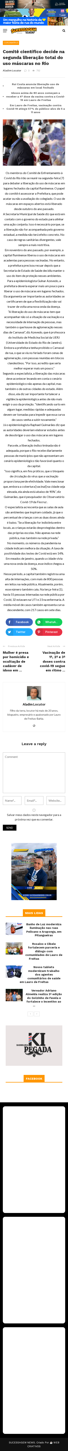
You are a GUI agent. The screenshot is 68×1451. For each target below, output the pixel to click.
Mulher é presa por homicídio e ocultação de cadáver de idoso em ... (16, 661)
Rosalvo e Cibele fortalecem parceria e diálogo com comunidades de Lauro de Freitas (43, 951)
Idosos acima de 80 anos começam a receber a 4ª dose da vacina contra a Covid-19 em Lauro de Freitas (35, 96)
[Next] (37, 1014)
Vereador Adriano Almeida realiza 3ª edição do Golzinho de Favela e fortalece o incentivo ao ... (44, 998)
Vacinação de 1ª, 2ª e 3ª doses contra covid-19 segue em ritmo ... (52, 661)
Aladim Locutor (12, 70)
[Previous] (30, 1014)
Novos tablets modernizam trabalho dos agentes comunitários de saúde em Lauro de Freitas (40, 974)
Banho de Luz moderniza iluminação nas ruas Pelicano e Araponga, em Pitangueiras (43, 930)
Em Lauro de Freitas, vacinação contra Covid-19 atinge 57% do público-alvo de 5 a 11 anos (35, 109)
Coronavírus (11, 42)
